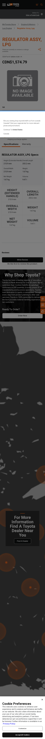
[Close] (42, 699)
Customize (22, 728)
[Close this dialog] (39, 115)
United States (17, 130)
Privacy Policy (9, 724)
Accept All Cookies (22, 735)
